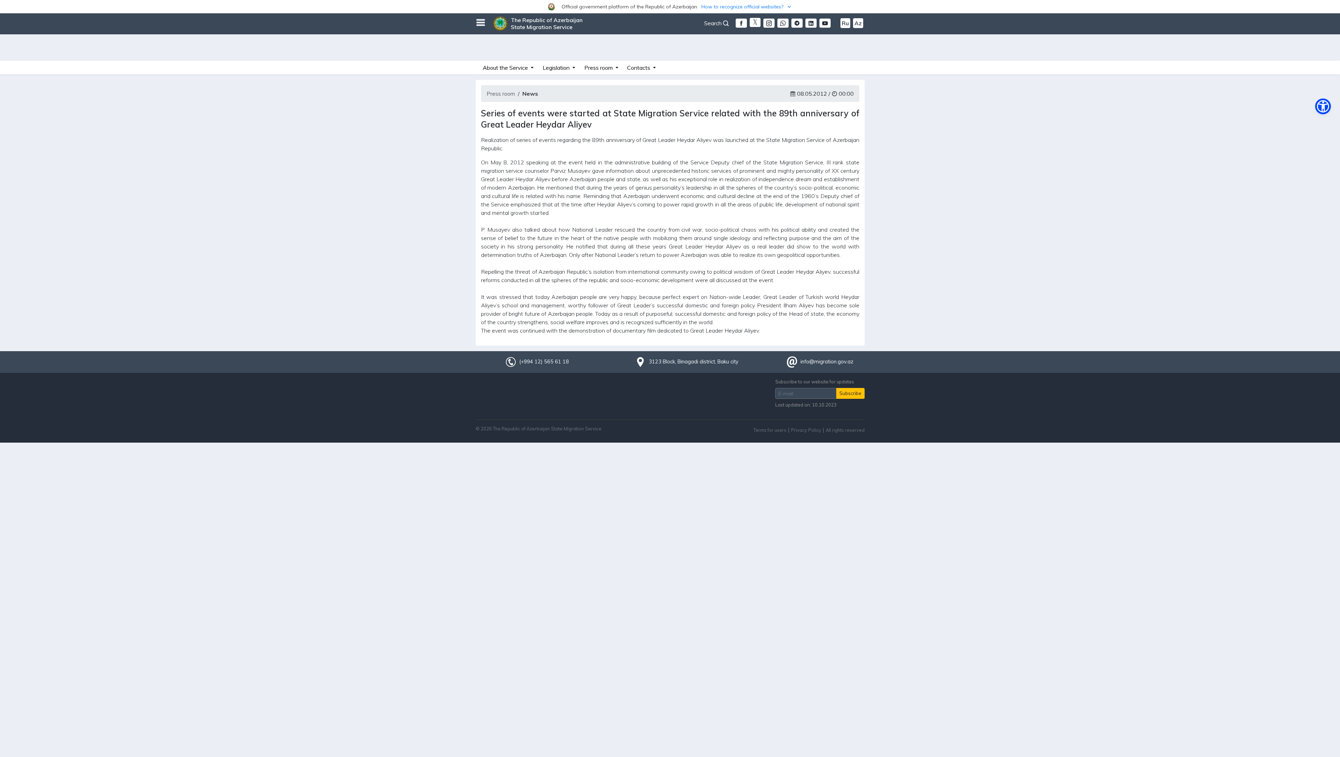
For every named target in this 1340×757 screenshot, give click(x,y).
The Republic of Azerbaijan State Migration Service (547, 23)
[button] (670, 6)
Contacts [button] (639, 67)
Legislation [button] (557, 67)
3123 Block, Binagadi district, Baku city (693, 362)
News (530, 93)
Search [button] (713, 23)
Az (858, 23)
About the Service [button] (506, 67)
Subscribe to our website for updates (814, 381)
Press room (501, 93)
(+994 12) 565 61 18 (544, 362)
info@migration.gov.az (826, 362)
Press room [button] (599, 67)
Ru (845, 23)
